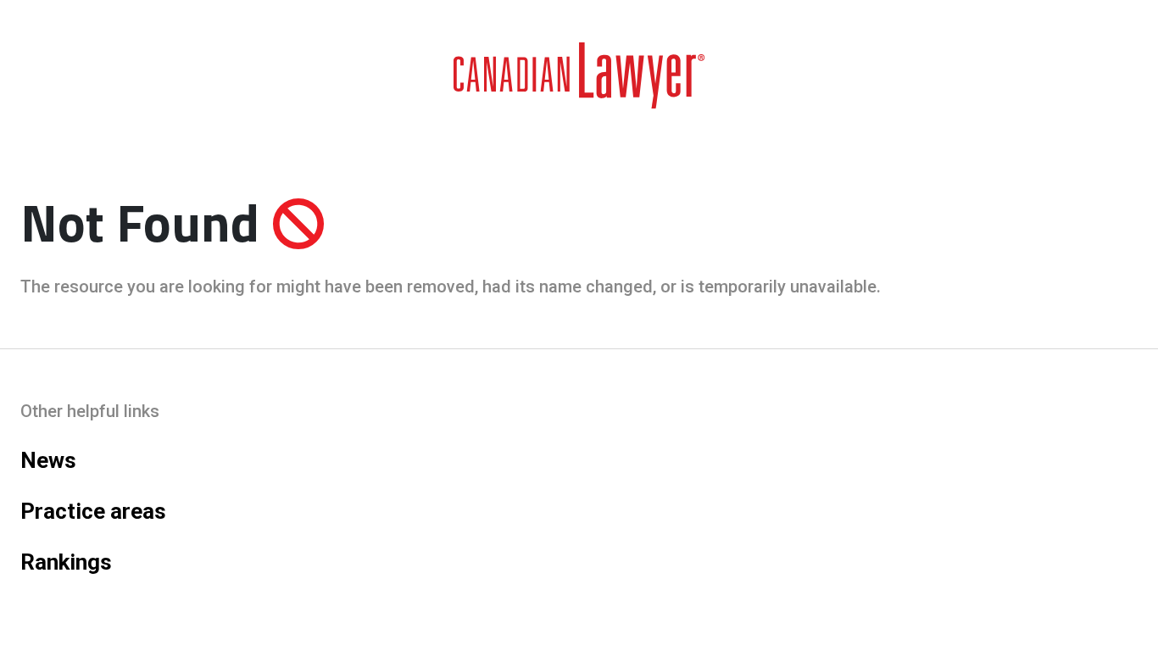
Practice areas (93, 511)
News (48, 460)
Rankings (66, 562)
